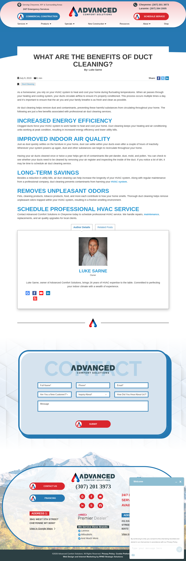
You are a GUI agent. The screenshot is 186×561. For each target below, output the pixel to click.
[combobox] (55, 394)
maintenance (151, 214)
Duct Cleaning (28, 84)
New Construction (96, 24)
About (145, 24)
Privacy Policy (108, 554)
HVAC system (119, 181)
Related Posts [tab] (105, 227)
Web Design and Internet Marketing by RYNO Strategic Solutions (93, 557)
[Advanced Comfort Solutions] (93, 11)
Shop (166, 24)
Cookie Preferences (125, 554)
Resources (124, 24)
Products (45, 24)
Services (21, 24)
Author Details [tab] (81, 227)
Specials (68, 24)
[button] (151, 16)
